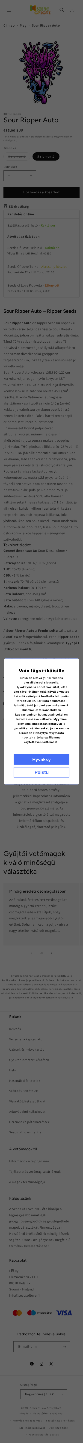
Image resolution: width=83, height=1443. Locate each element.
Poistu (42, 772)
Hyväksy (41, 759)
